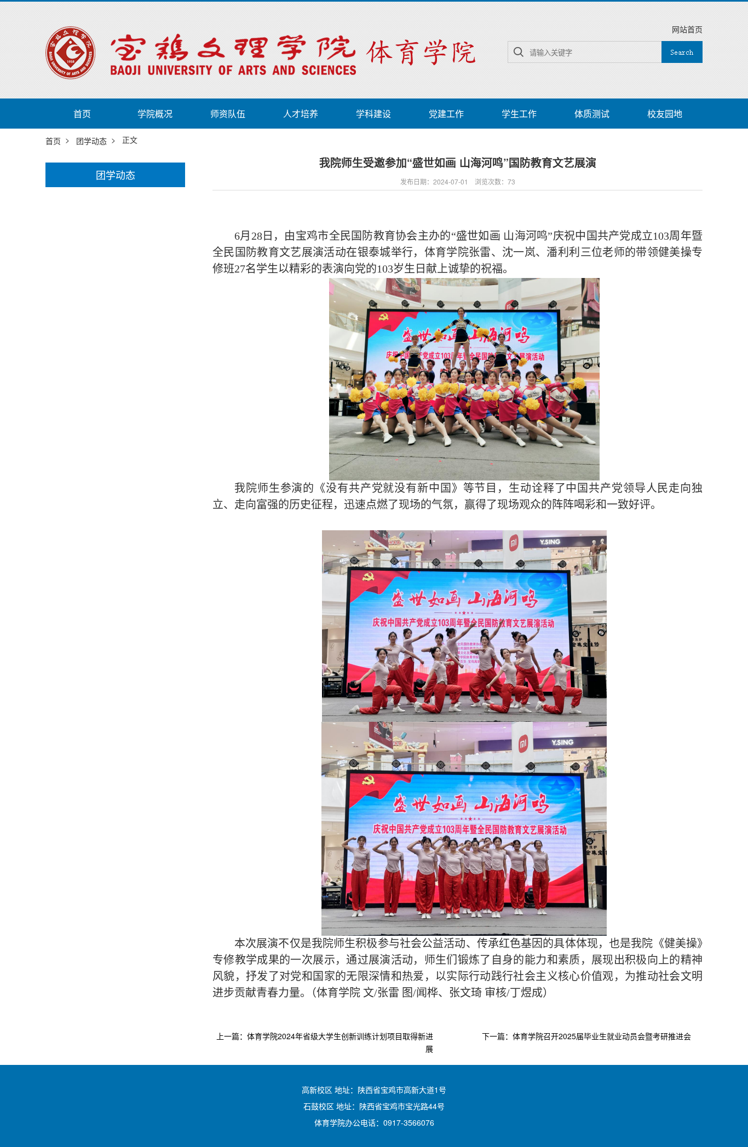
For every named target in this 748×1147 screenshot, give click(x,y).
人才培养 (300, 113)
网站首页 (687, 29)
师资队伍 (227, 113)
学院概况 (154, 113)
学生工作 (519, 113)
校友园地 (664, 113)
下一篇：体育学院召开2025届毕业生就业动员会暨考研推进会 (586, 1036)
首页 (82, 113)
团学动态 (91, 140)
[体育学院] (264, 51)
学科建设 (373, 113)
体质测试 (591, 113)
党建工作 (446, 113)
